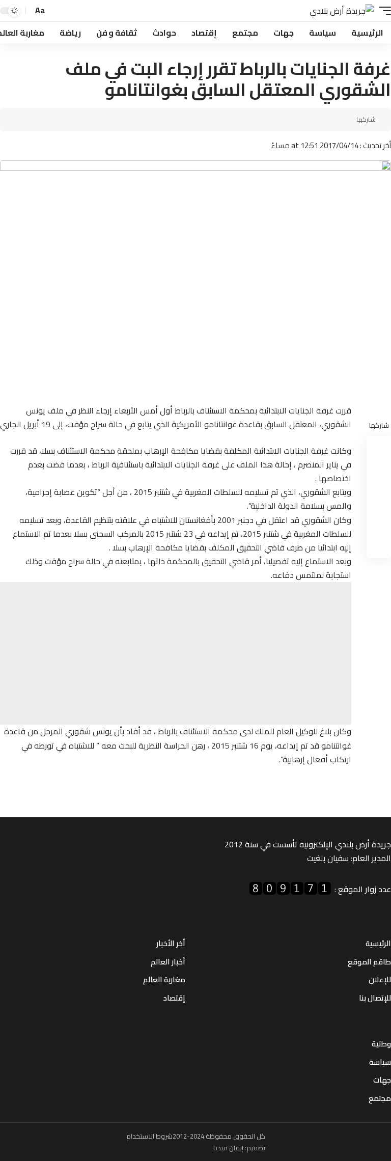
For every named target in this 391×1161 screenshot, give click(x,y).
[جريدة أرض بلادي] (342, 11)
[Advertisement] (175, 653)
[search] (56, 11)
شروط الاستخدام (149, 1136)
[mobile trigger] (382, 11)
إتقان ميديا (228, 1148)
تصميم (255, 1148)
